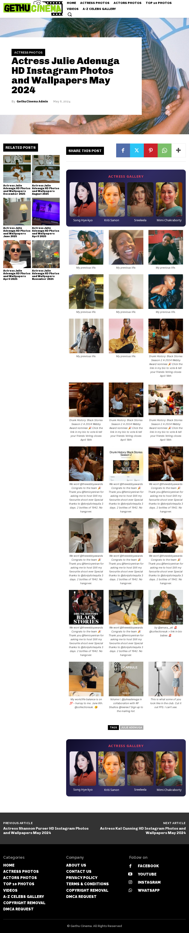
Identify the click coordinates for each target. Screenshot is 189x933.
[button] (69, 14)
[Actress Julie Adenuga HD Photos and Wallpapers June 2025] (17, 211)
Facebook (148, 866)
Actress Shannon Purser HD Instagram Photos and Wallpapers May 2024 (46, 830)
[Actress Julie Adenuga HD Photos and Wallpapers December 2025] (17, 169)
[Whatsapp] (130, 890)
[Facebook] (123, 150)
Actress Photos (28, 52)
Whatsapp (149, 890)
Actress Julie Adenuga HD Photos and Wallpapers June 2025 (16, 232)
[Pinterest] (151, 150)
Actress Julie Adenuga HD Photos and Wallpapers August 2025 (45, 189)
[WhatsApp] (164, 150)
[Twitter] (137, 150)
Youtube (147, 874)
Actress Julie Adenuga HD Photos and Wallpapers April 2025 (45, 232)
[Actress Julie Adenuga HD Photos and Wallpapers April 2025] (46, 211)
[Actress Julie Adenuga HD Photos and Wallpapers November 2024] (46, 254)
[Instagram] (130, 882)
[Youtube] (130, 874)
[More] (178, 150)
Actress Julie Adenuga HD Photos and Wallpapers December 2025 (16, 189)
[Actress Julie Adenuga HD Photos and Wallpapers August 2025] (46, 169)
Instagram (149, 882)
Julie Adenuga (131, 727)
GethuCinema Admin (32, 101)
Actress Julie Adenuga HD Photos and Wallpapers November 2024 (45, 275)
